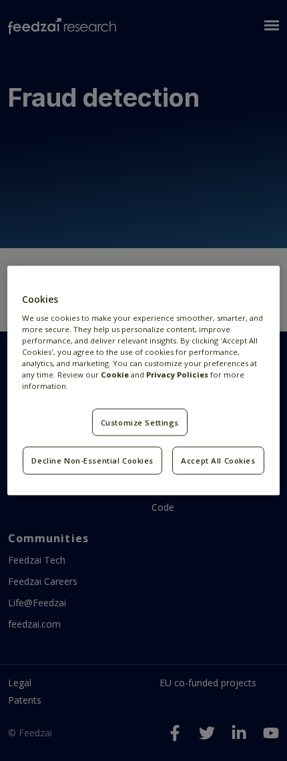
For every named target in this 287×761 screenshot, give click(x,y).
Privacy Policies (177, 374)
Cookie (115, 374)
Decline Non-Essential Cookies (92, 461)
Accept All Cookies (218, 461)
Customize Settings (140, 422)
